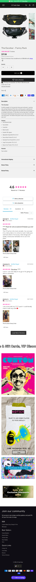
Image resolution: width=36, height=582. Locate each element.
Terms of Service (5, 555)
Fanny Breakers (5, 533)
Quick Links (6, 545)
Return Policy (4, 165)
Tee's (3, 542)
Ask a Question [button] (19, 203)
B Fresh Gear (20, 562)
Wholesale (4, 526)
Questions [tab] (18, 209)
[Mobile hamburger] (3, 5)
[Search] (26, 5)
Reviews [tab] (6, 209)
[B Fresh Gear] (18, 374)
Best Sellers (6, 530)
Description (4, 101)
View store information (5, 86)
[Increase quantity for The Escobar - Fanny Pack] (11, 67)
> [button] (18, 333)
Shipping (3, 56)
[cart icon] (33, 5)
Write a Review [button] (18, 198)
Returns (3, 553)
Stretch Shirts (5, 535)
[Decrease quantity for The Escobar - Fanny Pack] (3, 67)
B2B (3, 522)
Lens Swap (4, 550)
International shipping (7, 159)
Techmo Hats (5, 537)
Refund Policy (5, 170)
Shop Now (24, 1)
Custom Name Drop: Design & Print (10, 524)
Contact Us (4, 548)
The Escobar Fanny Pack (9, 253)
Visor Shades (5, 540)
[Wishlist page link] (23, 5)
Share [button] (6, 257)
